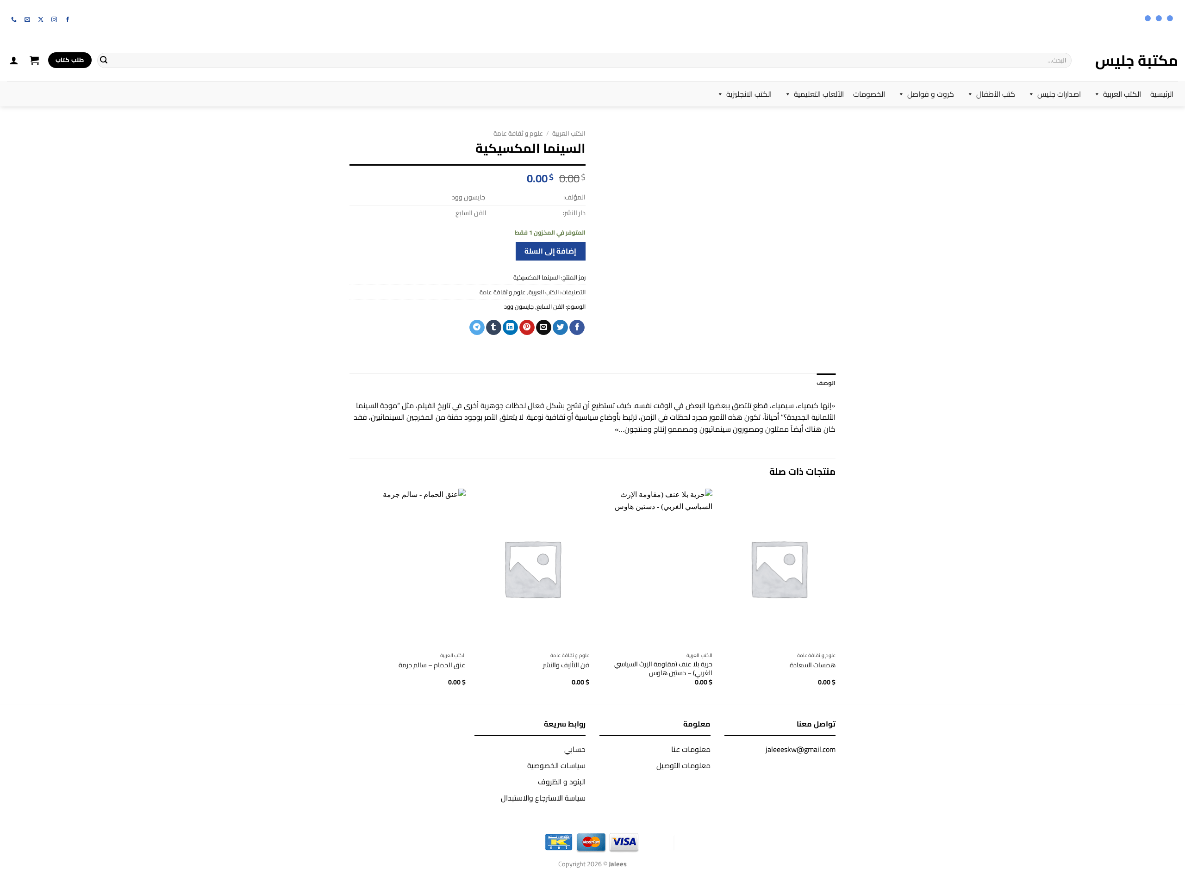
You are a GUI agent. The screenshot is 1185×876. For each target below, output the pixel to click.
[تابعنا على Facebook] (67, 20)
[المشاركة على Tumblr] (493, 327)
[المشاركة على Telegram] (477, 327)
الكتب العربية (1122, 94)
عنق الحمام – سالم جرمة (432, 665)
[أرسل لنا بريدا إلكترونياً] (27, 20)
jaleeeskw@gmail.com (801, 749)
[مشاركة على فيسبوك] (577, 327)
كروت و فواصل (930, 94)
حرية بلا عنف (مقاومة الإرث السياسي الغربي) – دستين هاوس (663, 668)
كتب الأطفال (995, 94)
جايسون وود (519, 306)
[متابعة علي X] (41, 20)
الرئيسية (1161, 94)
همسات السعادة (813, 665)
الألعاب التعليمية (819, 94)
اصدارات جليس (1059, 94)
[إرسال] (104, 60)
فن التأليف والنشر (566, 665)
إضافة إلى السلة (550, 251)
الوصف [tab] (826, 382)
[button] (34, 60)
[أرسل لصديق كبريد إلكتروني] (543, 327)
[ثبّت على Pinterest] (527, 327)
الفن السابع (550, 306)
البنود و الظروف (562, 782)
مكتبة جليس (1136, 60)
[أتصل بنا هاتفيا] (14, 20)
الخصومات (869, 94)
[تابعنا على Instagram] (54, 20)
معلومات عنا (691, 749)
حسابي (575, 749)
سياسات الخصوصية (556, 765)
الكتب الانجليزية (749, 94)
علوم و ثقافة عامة (518, 133)
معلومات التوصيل (683, 765)
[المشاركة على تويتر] (560, 327)
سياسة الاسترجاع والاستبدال (543, 798)
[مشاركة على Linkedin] (510, 327)
